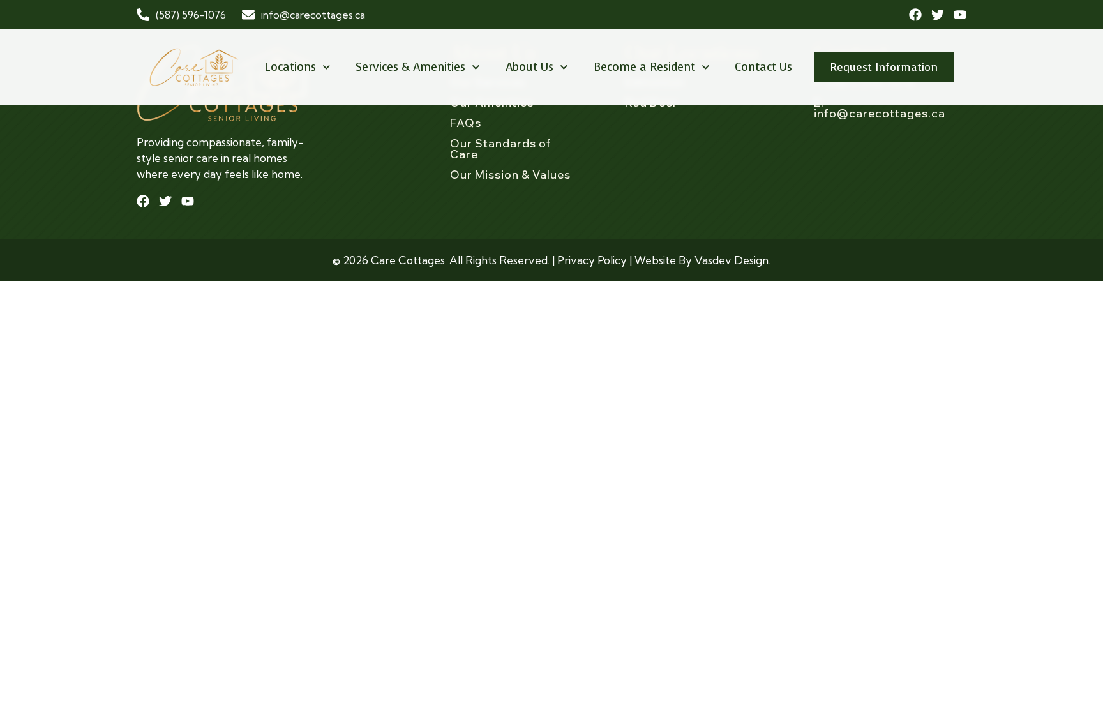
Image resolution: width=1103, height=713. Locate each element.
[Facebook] (915, 14)
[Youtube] (960, 14)
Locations (290, 67)
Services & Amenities (410, 67)
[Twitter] (937, 14)
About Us (529, 67)
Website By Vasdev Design (701, 260)
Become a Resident (644, 67)
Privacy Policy (592, 260)
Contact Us (763, 67)
